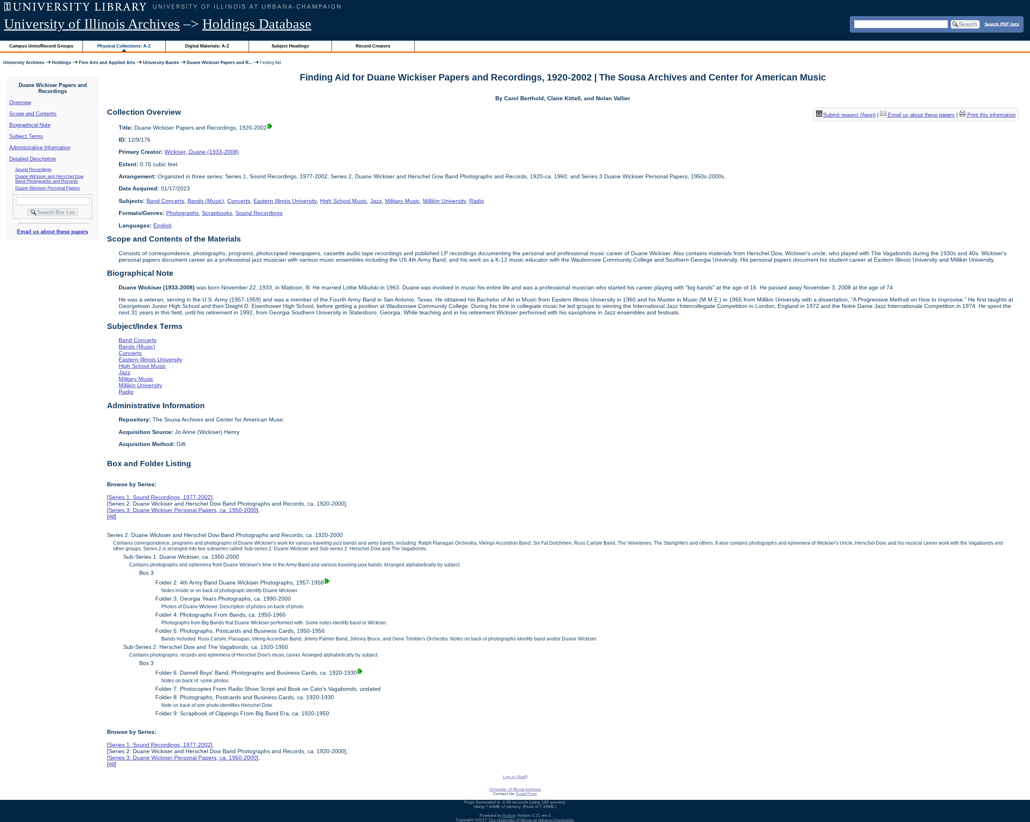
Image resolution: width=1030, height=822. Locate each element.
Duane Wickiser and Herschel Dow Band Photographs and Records (49, 179)
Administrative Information (39, 148)
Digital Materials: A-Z (207, 45)
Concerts (238, 201)
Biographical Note (29, 125)
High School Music (343, 201)
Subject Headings (290, 45)
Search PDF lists (1002, 23)
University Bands (161, 62)
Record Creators (373, 45)
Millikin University (444, 201)
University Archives (23, 62)
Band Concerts (165, 201)
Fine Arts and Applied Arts (107, 62)
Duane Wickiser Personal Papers (47, 188)
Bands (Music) (205, 201)
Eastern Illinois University (285, 201)
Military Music (402, 201)
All (112, 516)
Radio (476, 201)
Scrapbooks (217, 213)
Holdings (61, 62)
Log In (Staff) (515, 776)
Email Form (526, 793)
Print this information (991, 115)
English (162, 225)
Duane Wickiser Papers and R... (219, 62)
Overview (20, 102)
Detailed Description (32, 159)
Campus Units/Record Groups (41, 45)
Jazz (376, 201)
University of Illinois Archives (92, 24)
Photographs (182, 213)
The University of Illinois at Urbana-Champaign (531, 820)
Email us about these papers (52, 232)
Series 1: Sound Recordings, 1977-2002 (160, 497)
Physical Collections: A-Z (124, 45)
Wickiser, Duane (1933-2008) (202, 152)
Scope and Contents (33, 114)
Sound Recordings (33, 169)
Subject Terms (26, 136)
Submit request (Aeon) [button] (849, 115)
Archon (509, 815)
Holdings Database (256, 24)
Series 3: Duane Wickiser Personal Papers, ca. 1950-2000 (183, 510)
